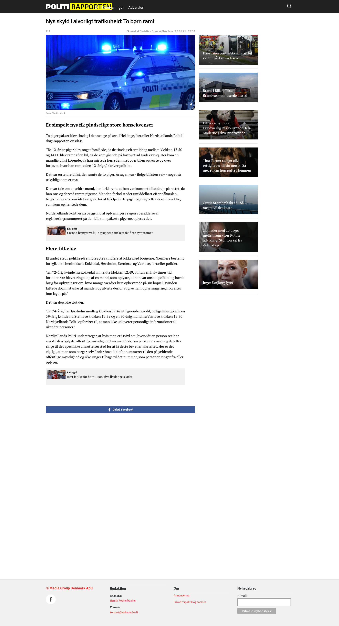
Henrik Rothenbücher (123, 600)
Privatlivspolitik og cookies (190, 602)
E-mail (242, 595)
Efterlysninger (113, 7)
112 (94, 7)
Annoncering (181, 595)
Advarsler (135, 7)
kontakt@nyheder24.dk (124, 612)
